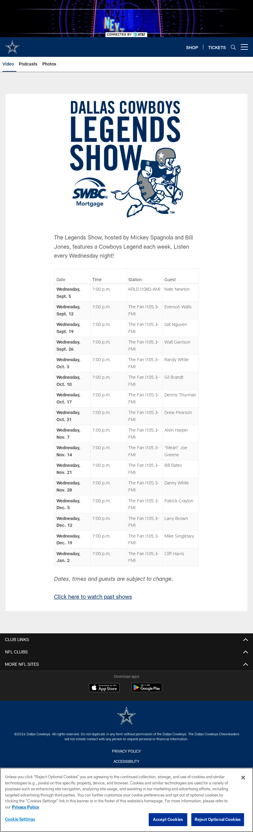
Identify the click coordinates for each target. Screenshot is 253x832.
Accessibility (126, 761)
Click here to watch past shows (93, 596)
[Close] (243, 777)
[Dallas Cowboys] (126, 716)
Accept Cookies (168, 819)
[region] (126, 800)
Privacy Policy (126, 751)
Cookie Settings (20, 819)
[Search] (233, 47)
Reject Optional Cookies (218, 819)
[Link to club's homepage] (12, 44)
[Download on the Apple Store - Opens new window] (104, 688)
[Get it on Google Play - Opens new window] (146, 690)
